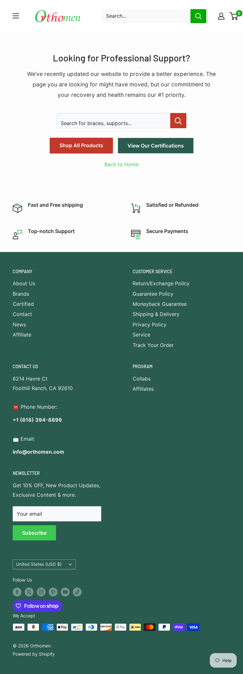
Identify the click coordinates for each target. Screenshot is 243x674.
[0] (234, 16)
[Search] (198, 16)
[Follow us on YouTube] (65, 592)
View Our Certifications (156, 145)
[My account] (221, 16)
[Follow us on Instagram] (41, 592)
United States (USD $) (39, 564)
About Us (24, 283)
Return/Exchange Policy (161, 283)
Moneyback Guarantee (160, 304)
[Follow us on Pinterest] (53, 592)
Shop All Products (81, 145)
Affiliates (143, 389)
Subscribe (34, 533)
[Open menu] (16, 15)
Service (141, 334)
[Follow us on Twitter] (29, 592)
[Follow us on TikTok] (77, 592)
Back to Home (121, 164)
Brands (21, 294)
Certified (23, 304)
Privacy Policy (149, 324)
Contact (22, 314)
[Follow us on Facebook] (17, 592)
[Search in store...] (178, 120)
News (19, 324)
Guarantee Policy (153, 294)
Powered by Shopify (34, 654)
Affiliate (22, 334)
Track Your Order (153, 345)
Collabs (142, 378)
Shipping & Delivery (156, 314)
